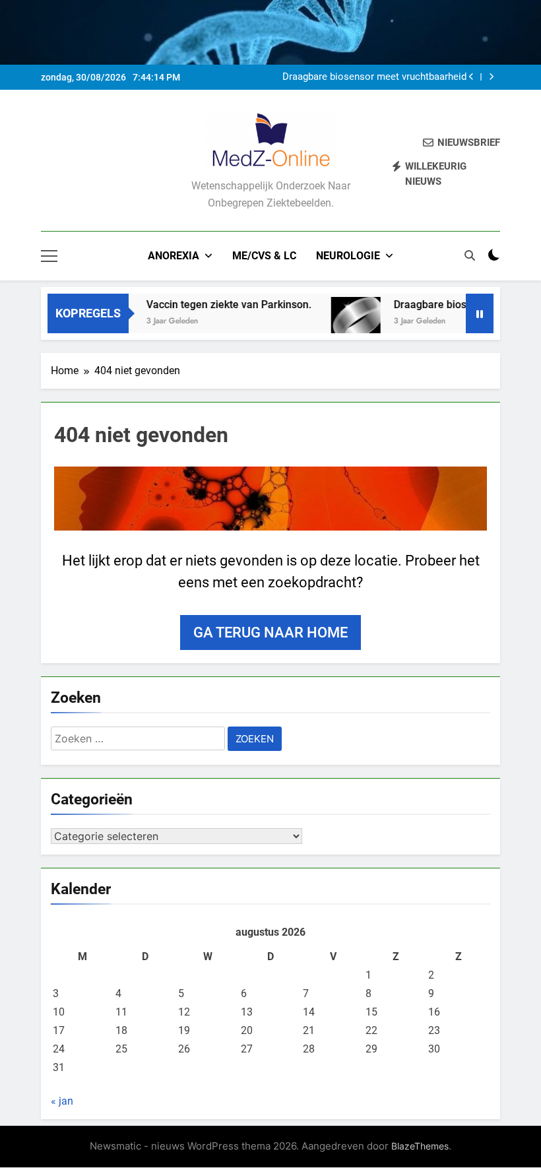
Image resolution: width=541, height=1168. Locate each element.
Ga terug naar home (270, 632)
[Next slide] (491, 76)
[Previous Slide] (471, 76)
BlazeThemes (420, 1146)
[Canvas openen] (49, 256)
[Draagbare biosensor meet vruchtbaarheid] (344, 321)
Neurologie (348, 255)
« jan (62, 1101)
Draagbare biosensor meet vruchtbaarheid (374, 77)
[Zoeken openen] (469, 255)
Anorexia (173, 255)
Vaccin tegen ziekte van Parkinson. (217, 304)
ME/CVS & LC (264, 255)
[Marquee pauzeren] (479, 313)
